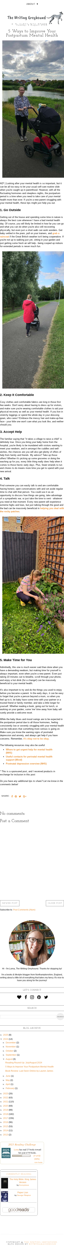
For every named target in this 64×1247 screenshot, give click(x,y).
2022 (6, 1097)
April (8, 1084)
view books (38, 1162)
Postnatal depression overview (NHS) (26, 763)
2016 (6, 1122)
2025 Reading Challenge (22, 1144)
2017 (6, 1118)
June (8, 1076)
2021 (6, 1101)
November (11, 1046)
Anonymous (24, 1185)
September (11, 1055)
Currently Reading (18, 1174)
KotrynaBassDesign (42, 1244)
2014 (6, 1130)
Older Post (55, 903)
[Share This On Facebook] (12, 797)
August (9, 1059)
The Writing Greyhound (40, 1242)
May (8, 1080)
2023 (6, 1093)
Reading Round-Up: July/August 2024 (23, 1062)
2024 (6, 1039)
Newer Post (9, 903)
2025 (6, 1035)
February (10, 1088)
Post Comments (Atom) (24, 910)
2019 (6, 1110)
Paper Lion (22, 1192)
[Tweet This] (20, 797)
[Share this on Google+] (25, 797)
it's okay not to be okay (36, 738)
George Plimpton (24, 1195)
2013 (6, 1134)
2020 (6, 1106)
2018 (6, 1114)
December (11, 1042)
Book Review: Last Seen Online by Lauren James (29, 1071)
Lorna (16, 1149)
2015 (6, 1126)
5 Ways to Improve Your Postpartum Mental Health (29, 1066)
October (10, 1051)
